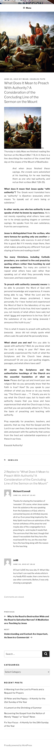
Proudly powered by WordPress (18, 745)
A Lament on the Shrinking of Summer (23, 708)
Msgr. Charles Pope (34, 79)
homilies (13, 460)
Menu (28, 8)
